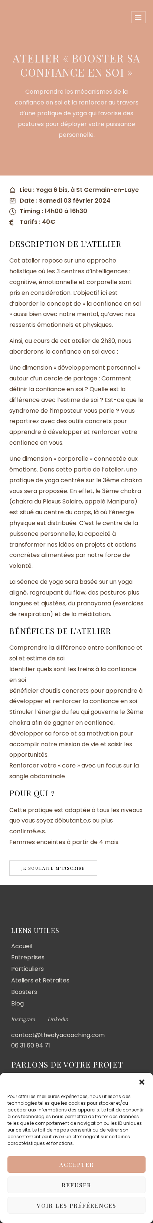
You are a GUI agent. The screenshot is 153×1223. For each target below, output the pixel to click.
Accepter (76, 1164)
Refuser (76, 1185)
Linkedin (58, 1019)
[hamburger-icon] (138, 17)
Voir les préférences (76, 1205)
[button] (142, 1082)
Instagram (23, 1019)
